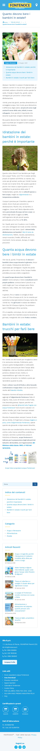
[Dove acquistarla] (20, 452)
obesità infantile (16, 390)
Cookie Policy (9, 688)
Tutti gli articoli (15, 22)
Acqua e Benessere (10, 63)
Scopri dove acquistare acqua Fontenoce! (20, 468)
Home (6, 22)
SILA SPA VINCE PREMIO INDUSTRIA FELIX (19, 693)
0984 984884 (12, 650)
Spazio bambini (9, 683)
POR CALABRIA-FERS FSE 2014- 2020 (18, 691)
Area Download (9, 678)
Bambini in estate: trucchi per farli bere (20, 78)
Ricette (9, 536)
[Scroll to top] (35, 745)
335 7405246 (12, 653)
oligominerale (24, 194)
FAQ (5, 696)
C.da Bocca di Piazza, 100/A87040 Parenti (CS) (20, 644)
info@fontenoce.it (10, 647)
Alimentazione (12, 533)
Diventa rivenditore (11, 680)
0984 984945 (12, 656)
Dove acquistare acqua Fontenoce (16, 675)
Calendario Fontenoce (12, 685)
